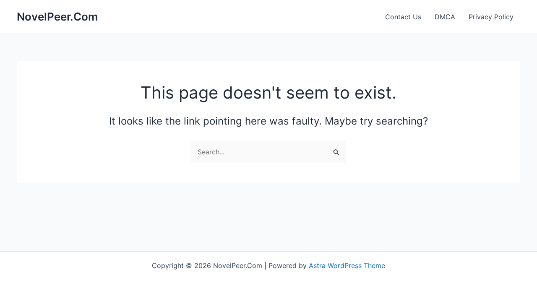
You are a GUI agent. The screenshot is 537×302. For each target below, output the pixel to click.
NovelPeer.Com (57, 16)
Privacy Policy (491, 17)
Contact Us (403, 17)
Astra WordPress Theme (347, 265)
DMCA (445, 17)
